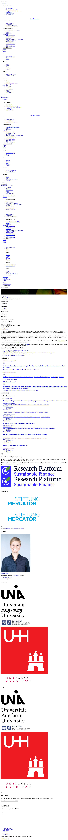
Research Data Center (10, 75)
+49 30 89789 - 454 (7, 577)
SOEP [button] (4, 51)
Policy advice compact (10, 42)
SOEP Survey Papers (10, 46)
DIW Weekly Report (10, 36)
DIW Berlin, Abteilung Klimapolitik (10, 351)
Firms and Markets (10, 13)
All (1, 454)
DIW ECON (6, 830)
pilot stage (27, 344)
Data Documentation (10, 44)
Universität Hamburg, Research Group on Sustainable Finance (16, 354)
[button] (3, 1)
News (7, 57)
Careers (7, 90)
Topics (7, 80)
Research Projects (7, 297)
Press (4, 50)
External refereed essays (11, 40)
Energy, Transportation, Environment (13, 11)
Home (4, 296)
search (2, 1)
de (1, 96)
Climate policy (7, 528)
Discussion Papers (9, 41)
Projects (7, 32)
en (5, 184)
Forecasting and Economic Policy (13, 30)
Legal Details (6, 833)
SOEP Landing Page (10, 56)
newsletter (18, 341)
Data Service (8, 33)
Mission (7, 65)
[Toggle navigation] (6, 1)
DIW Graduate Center (7, 829)
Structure (8, 64)
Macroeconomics (9, 8)
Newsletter (3, 803)
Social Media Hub (9, 92)
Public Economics (9, 14)
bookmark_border (4, 97)
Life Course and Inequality (11, 25)
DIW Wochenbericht (10, 35)
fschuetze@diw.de (7, 578)
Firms (22, 528)
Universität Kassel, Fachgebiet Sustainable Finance (14, 355)
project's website (61, 340)
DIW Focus (8, 38)
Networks (8, 87)
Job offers (8, 67)
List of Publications (7, 47)
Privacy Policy (6, 834)
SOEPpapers (8, 45)
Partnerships (8, 84)
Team (7, 66)
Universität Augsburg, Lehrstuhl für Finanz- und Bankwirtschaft (16, 350)
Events (4, 49)
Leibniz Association (7, 828)
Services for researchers (11, 74)
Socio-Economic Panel (35, 18)
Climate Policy (9, 12)
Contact (7, 69)
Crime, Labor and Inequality (12, 9)
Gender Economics (10, 23)
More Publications (4, 393)
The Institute (8, 86)
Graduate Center (9, 89)
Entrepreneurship (9, 24)
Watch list (9, 195)
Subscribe (15, 800)
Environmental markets (15, 528)
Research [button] (5, 3)
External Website (4, 329)
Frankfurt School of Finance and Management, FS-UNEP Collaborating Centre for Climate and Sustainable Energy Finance (29, 352)
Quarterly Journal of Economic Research (14, 39)
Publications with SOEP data (12, 83)
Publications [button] (5, 34)
